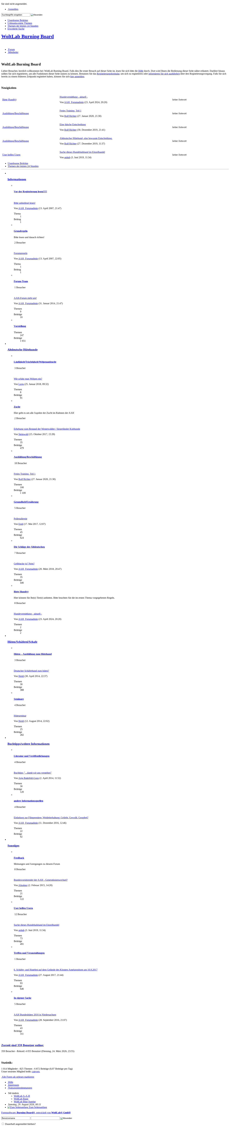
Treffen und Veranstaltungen (29, 953)
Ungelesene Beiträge (18, 20)
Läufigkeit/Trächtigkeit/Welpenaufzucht (35, 361)
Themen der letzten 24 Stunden (23, 26)
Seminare (19, 699)
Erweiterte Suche (16, 28)
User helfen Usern (11, 154)
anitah (67, 157)
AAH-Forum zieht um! (25, 298)
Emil (20, 524)
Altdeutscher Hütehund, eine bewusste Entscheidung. (86, 138)
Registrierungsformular (108, 73)
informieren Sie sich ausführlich (164, 73)
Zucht (17, 406)
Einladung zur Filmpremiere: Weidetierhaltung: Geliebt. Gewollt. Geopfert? (51, 817)
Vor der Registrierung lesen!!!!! (30, 191)
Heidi (21, 676)
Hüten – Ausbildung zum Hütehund (33, 654)
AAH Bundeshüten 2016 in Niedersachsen (35, 1014)
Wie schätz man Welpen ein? (28, 378)
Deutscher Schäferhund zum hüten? (31, 670)
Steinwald (23, 434)
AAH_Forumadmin (74, 102)
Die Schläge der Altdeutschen (29, 547)
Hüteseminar (20, 715)
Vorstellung (20, 326)
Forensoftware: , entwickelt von (35, 1112)
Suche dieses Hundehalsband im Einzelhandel (82, 152)
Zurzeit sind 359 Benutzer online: (22, 1045)
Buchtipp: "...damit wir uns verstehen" (33, 772)
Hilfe (140, 71)
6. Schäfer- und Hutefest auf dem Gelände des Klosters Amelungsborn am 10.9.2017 (55, 969)
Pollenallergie (20, 518)
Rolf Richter (70, 116)
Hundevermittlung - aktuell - (74, 97)
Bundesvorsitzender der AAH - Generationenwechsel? (41, 880)
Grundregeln (21, 231)
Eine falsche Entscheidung (73, 124)
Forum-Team (21, 281)
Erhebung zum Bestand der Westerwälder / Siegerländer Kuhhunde (47, 429)
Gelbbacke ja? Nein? (24, 563)
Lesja (21, 384)
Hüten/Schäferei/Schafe (22, 641)
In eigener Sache (22, 998)
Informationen (17, 179)
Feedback (19, 857)
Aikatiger (23, 885)
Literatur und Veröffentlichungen (31, 756)
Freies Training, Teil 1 (70, 110)
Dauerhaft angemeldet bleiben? (20, 1124)
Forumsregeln (20, 253)
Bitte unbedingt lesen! (24, 203)
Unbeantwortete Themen (20, 23)
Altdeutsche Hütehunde (23, 349)
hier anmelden (77, 76)
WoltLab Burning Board (27, 36)
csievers (36, 1071)
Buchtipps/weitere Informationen (29, 743)
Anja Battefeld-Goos (28, 778)
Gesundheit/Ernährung (26, 502)
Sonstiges (13, 845)
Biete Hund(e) (9, 99)
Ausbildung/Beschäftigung (15, 113)
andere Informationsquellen (28, 800)
